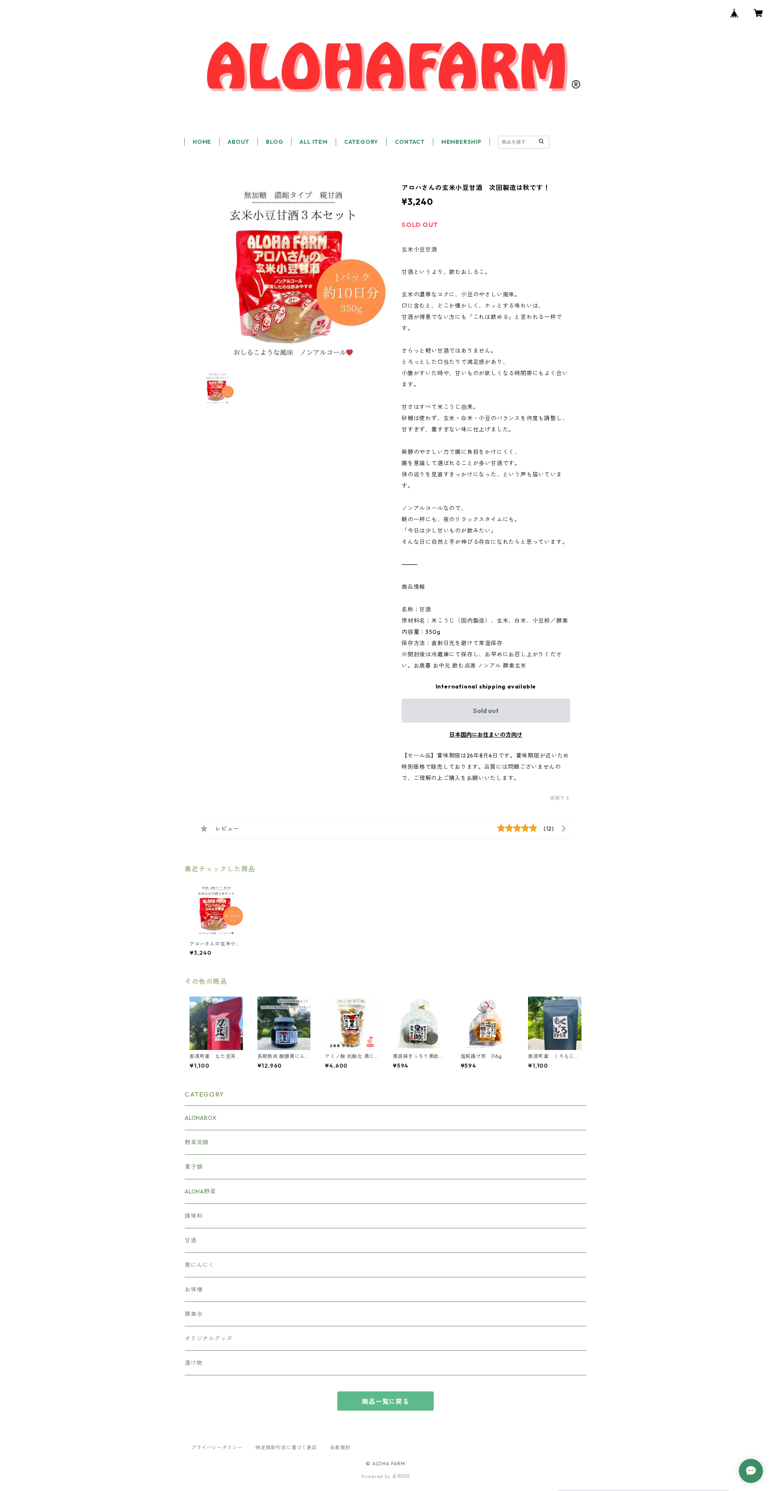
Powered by (376, 1476)
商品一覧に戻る (385, 1401)
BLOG (274, 141)
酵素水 (193, 1313)
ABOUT (238, 141)
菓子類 (193, 1166)
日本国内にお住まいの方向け (485, 734)
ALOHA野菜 (200, 1191)
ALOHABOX (200, 1117)
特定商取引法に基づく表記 (286, 1447)
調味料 (193, 1215)
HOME (202, 141)
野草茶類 (196, 1142)
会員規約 (340, 1447)
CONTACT (410, 141)
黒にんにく (199, 1264)
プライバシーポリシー (217, 1447)
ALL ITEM (313, 141)
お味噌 (193, 1289)
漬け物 (193, 1362)
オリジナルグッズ (208, 1338)
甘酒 (191, 1240)
